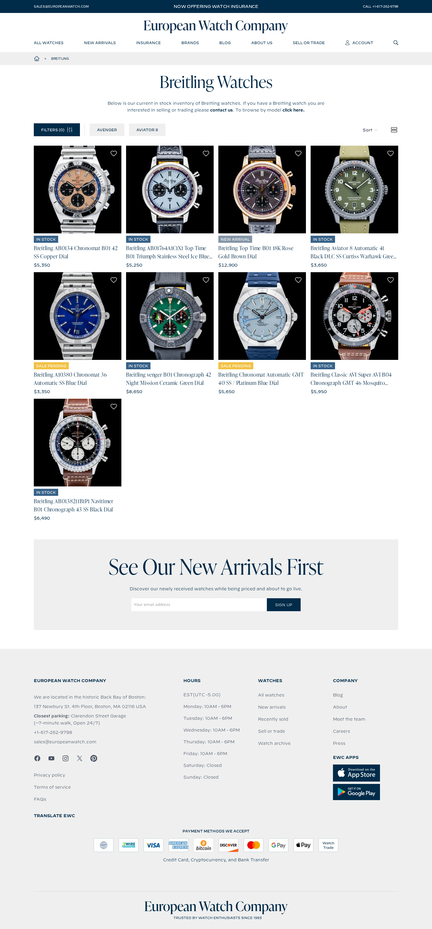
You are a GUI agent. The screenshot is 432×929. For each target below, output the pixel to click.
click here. (293, 110)
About (340, 707)
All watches (271, 695)
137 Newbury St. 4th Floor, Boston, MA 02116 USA (90, 706)
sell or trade (309, 42)
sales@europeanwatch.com (61, 6)
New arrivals (272, 707)
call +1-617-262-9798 (380, 6)
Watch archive (274, 743)
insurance (148, 42)
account (362, 43)
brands (190, 42)
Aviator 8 (147, 130)
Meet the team (349, 719)
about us (261, 42)
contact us (221, 110)
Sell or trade (271, 731)
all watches (48, 42)
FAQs (40, 799)
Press (339, 743)
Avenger (107, 130)
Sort (367, 130)
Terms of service (52, 787)
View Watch (78, 189)
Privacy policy (49, 775)
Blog (338, 695)
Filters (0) (52, 130)
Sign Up (283, 605)
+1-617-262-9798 (53, 732)
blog (225, 42)
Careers (341, 731)
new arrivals (100, 42)
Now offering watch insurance (216, 6)
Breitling (60, 58)
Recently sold (273, 719)
